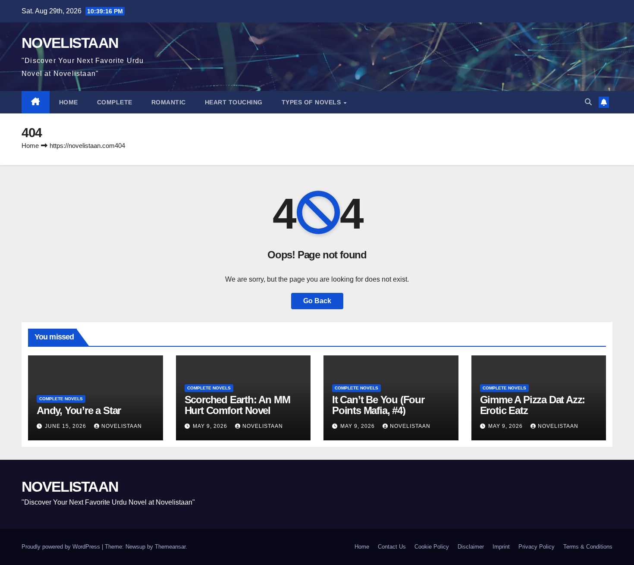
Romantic (168, 102)
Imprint (501, 546)
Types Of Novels (312, 102)
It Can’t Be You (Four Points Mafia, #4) (378, 405)
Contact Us (392, 546)
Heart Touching (234, 102)
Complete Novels (61, 398)
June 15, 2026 (66, 426)
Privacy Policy (536, 546)
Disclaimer (471, 546)
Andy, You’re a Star (79, 410)
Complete (114, 102)
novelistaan (121, 426)
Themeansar (170, 546)
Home (68, 102)
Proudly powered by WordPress (62, 546)
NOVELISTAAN (70, 43)
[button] (588, 102)
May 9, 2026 (211, 426)
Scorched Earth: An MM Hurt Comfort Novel (237, 405)
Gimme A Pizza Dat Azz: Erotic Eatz (532, 405)
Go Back (317, 300)
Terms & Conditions (587, 546)
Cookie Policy (431, 546)
